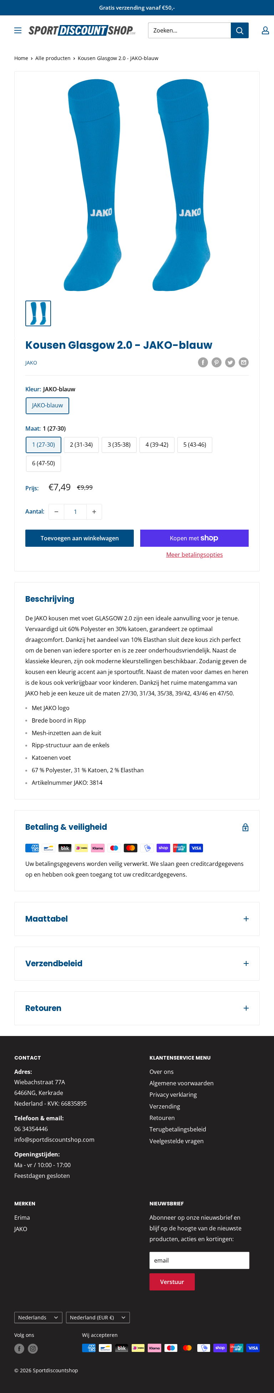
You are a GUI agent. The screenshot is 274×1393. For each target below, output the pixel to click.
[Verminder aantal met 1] (56, 511)
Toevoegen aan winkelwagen (80, 538)
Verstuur (172, 1282)
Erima (22, 1217)
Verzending (164, 1106)
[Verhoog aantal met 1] (94, 511)
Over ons (161, 1072)
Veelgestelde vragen (176, 1141)
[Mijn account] (265, 30)
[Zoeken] (240, 30)
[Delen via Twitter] (230, 362)
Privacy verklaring (173, 1095)
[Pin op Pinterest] (217, 362)
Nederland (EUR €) (92, 1317)
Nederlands (32, 1317)
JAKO (31, 362)
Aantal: (34, 511)
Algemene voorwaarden (181, 1083)
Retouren (162, 1118)
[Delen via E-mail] (244, 362)
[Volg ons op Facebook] (19, 1349)
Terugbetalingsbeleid (177, 1129)
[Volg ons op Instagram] (33, 1349)
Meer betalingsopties (194, 555)
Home (21, 58)
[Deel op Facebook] (203, 362)
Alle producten (53, 58)
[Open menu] (17, 30)
